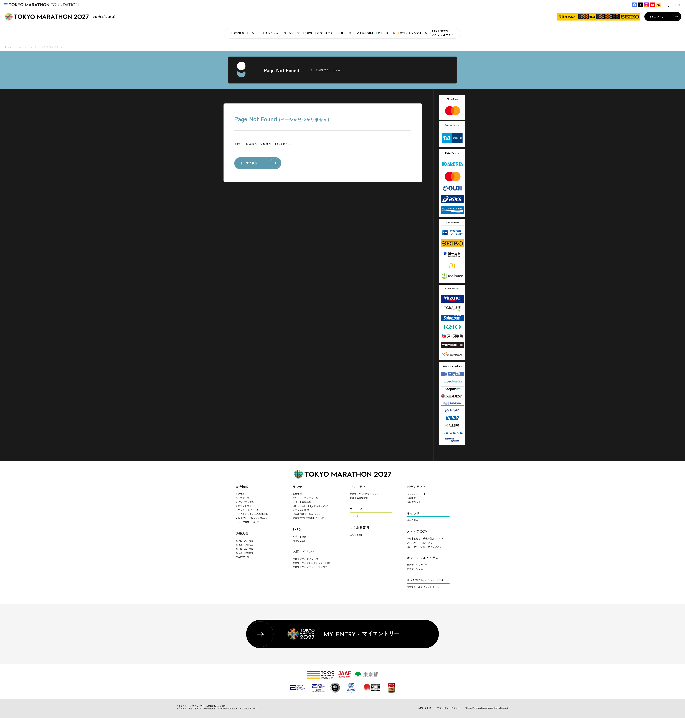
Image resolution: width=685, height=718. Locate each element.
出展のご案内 (299, 540)
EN (677, 5)
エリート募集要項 (302, 502)
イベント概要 (299, 536)
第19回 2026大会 (244, 540)
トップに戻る (248, 163)
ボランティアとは (416, 494)
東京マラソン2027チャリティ (364, 494)
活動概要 (411, 498)
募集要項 (297, 494)
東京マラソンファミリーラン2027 (310, 567)
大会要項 (240, 494)
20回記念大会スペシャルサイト (423, 587)
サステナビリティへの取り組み (251, 514)
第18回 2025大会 (244, 544)
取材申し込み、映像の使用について (425, 538)
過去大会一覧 (242, 556)
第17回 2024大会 (244, 548)
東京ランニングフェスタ (305, 558)
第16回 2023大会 (244, 552)
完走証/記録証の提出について (308, 518)
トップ (8, 47)
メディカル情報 (301, 510)
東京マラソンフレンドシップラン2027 (312, 563)
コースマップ (242, 498)
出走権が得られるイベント (306, 514)
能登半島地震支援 (359, 498)
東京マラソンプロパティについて (424, 546)
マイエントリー (657, 16)
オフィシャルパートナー (248, 510)
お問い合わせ (424, 708)
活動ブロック (414, 502)
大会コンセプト (243, 506)
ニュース (354, 516)
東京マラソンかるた (417, 565)
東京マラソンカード (417, 569)
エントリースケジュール (305, 498)
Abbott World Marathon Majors (251, 518)
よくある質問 (357, 534)
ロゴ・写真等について (247, 522)
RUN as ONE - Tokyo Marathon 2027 (310, 506)
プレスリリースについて (419, 542)
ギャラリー (412, 520)
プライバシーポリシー (448, 708)
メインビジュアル (244, 502)
